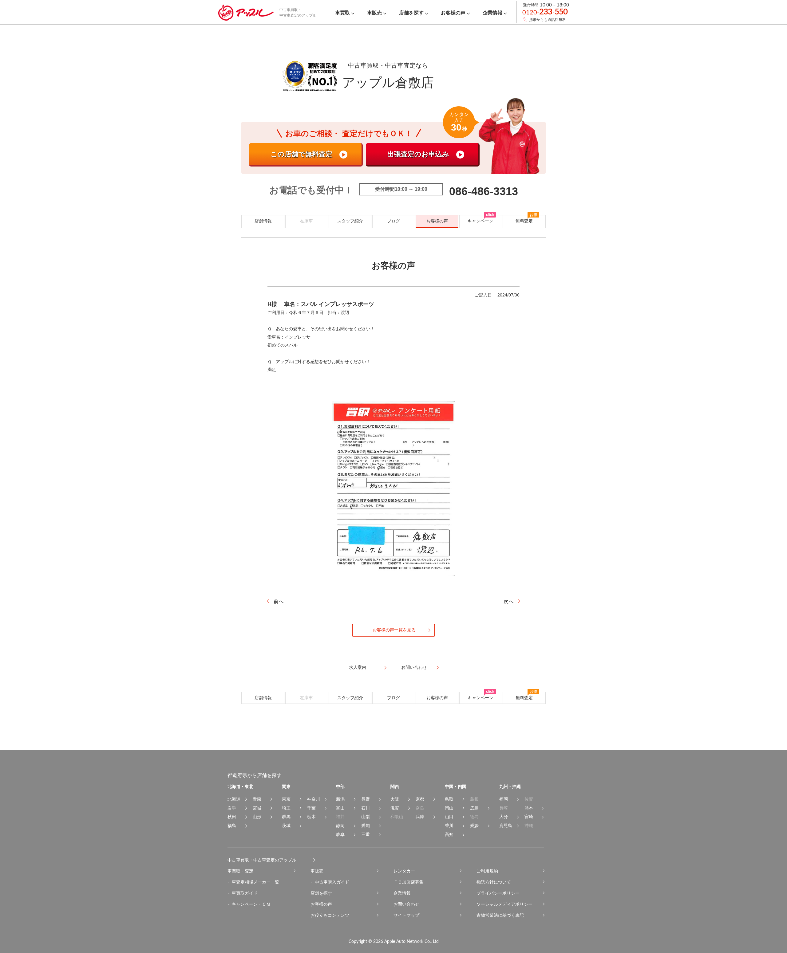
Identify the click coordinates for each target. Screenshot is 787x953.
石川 (365, 808)
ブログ (393, 220)
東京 (286, 799)
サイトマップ (406, 915)
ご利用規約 (487, 871)
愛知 (365, 825)
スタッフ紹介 (350, 220)
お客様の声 (437, 220)
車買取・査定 (240, 871)
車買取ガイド (245, 893)
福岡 (503, 799)
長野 (365, 799)
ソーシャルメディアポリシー (504, 904)
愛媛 (474, 825)
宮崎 (528, 816)
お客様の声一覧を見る (394, 629)
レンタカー (404, 871)
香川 (449, 825)
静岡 (340, 825)
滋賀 (394, 808)
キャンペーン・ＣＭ (251, 904)
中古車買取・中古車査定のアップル (261, 859)
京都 (420, 799)
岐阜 (340, 834)
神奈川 (313, 799)
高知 (449, 834)
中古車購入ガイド (332, 882)
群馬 (286, 816)
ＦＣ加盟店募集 (409, 882)
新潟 (340, 799)
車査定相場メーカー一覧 (255, 882)
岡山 (449, 808)
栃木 (311, 816)
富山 (340, 808)
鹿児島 (505, 825)
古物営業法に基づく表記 (500, 915)
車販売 (316, 871)
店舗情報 (263, 220)
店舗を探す (321, 893)
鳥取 (449, 799)
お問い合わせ (406, 904)
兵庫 (420, 816)
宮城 (257, 808)
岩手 (231, 808)
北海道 (233, 799)
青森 (257, 799)
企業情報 (402, 893)
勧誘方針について (494, 882)
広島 (474, 808)
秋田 (231, 816)
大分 (503, 816)
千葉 (311, 808)
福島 (231, 825)
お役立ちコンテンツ (329, 915)
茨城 (286, 825)
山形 (257, 816)
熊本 (528, 808)
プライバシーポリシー (498, 893)
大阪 (394, 799)
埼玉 (286, 808)
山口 (449, 816)
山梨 (365, 816)
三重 (365, 834)
